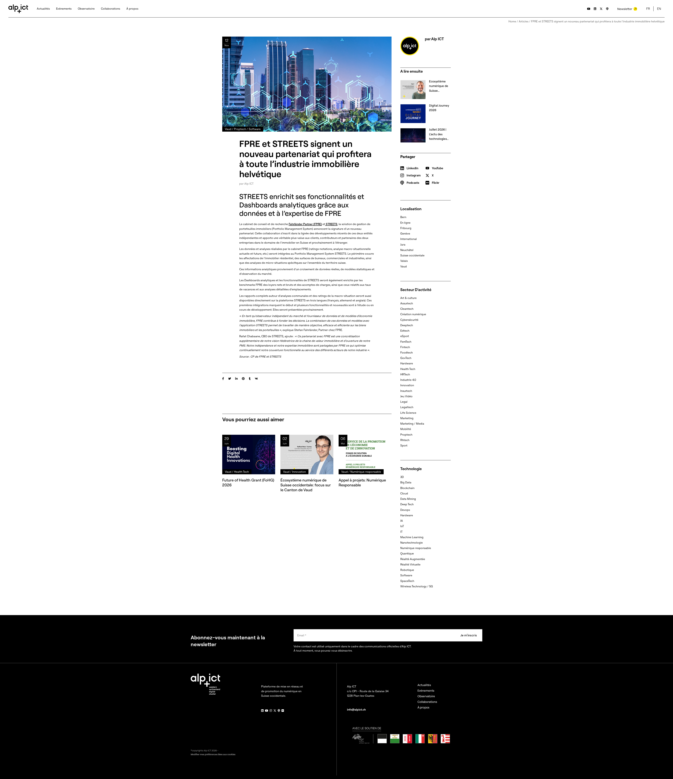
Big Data (405, 482)
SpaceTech (407, 581)
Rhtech (404, 440)
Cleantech (406, 308)
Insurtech (406, 391)
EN (659, 9)
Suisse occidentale (412, 255)
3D (402, 477)
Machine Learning (411, 537)
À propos (423, 707)
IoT (402, 526)
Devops (405, 510)
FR (648, 9)
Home (512, 21)
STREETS (331, 224)
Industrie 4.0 (408, 380)
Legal (403, 401)
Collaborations (427, 702)
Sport (403, 445)
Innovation (407, 385)
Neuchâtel (406, 250)
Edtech (404, 330)
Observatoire (426, 696)
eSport (404, 336)
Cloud (404, 493)
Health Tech (407, 369)
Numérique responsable (415, 548)
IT (401, 531)
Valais (404, 261)
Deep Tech (407, 504)
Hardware (406, 363)
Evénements (425, 690)
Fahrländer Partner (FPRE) (305, 224)
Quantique (407, 553)
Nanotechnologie (411, 542)
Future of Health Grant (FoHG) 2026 (248, 482)
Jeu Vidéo (406, 396)
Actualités (424, 685)
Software (406, 575)
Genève (405, 233)
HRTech (405, 374)
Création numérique (413, 314)
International (408, 239)
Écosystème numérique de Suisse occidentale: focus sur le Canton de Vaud (305, 485)
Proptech (406, 434)
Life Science (408, 412)
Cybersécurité (409, 320)
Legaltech (406, 407)
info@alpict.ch (356, 709)
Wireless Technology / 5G (416, 586)
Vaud (403, 266)
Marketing (406, 418)
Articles (523, 21)
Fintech (405, 347)
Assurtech (406, 303)
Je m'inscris (468, 635)
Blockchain (407, 488)
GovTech (405, 358)
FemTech (405, 341)
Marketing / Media (412, 423)
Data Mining (408, 499)
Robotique (407, 570)
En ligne (405, 222)
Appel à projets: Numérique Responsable (362, 482)
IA (401, 520)
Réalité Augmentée (412, 559)
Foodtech (406, 352)
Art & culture (408, 298)
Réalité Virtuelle (410, 564)
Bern (403, 217)
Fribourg (405, 228)
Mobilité (405, 429)
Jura (402, 244)
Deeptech (406, 325)
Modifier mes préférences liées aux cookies (213, 754)
